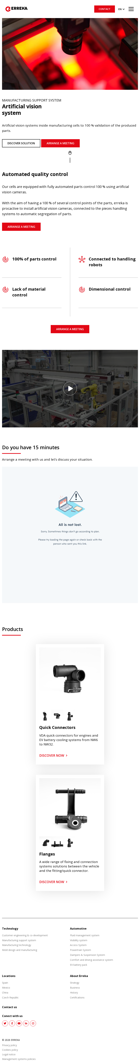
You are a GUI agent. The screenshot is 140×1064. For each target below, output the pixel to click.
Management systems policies (19, 1059)
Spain (5, 982)
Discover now (51, 755)
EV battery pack (78, 964)
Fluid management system (84, 935)
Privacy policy (9, 1045)
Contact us (9, 1007)
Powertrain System (80, 950)
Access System (78, 945)
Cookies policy (10, 1049)
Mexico (6, 987)
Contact (104, 9)
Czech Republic (10, 997)
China (5, 992)
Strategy (74, 982)
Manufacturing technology (16, 945)
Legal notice (9, 1054)
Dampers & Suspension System (87, 955)
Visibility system (78, 940)
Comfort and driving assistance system (91, 959)
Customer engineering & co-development (25, 935)
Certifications (77, 997)
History (74, 992)
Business (75, 987)
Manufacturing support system (19, 940)
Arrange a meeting (60, 143)
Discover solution (21, 143)
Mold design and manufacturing (19, 950)
